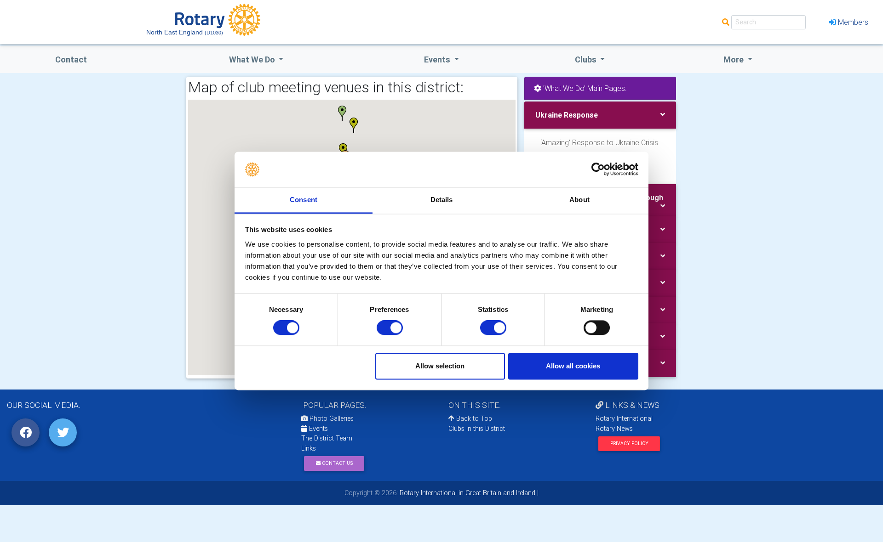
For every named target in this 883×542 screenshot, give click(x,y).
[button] (357, 126)
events (438, 59)
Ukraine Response (566, 114)
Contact (71, 59)
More (734, 59)
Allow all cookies (573, 366)
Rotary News (614, 428)
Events (317, 428)
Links (308, 448)
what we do (253, 59)
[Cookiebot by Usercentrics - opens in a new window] (598, 169)
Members (853, 22)
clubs (586, 59)
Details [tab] (441, 199)
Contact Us (337, 463)
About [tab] (579, 199)
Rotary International (624, 418)
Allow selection (439, 366)
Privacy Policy (629, 443)
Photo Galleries (331, 418)
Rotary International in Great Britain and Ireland (466, 493)
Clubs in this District (476, 428)
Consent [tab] (303, 199)
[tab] (600, 115)
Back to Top (473, 418)
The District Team (326, 438)
